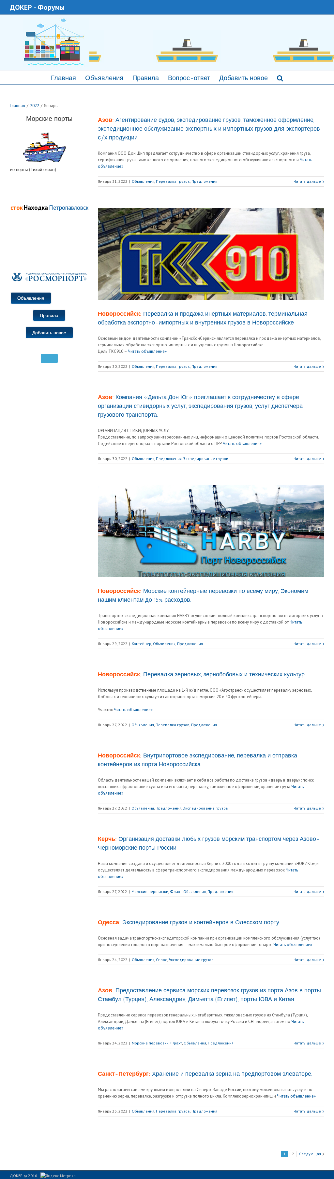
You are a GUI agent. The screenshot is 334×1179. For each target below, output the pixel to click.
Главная (63, 78)
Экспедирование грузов (205, 458)
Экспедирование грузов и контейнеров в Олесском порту (188, 922)
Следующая (310, 1153)
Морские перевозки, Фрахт (156, 891)
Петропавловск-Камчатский (78, 207)
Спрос (161, 959)
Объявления (104, 78)
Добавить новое (243, 78)
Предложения (204, 181)
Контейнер (141, 643)
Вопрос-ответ (189, 78)
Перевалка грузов (173, 181)
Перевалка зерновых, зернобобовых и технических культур (201, 674)
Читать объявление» (147, 351)
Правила (145, 78)
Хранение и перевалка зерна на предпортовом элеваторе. (205, 1073)
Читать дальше (307, 181)
